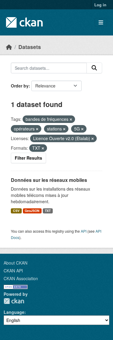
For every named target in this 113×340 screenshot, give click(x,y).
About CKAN (15, 263)
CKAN (14, 301)
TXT (48, 210)
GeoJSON (32, 210)
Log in (100, 5)
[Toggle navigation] (101, 22)
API (83, 231)
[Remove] (71, 119)
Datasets (29, 47)
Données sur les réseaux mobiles (49, 179)
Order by (20, 86)
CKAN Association (21, 278)
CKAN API (13, 271)
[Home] (9, 47)
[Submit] (94, 68)
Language (14, 312)
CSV (16, 210)
